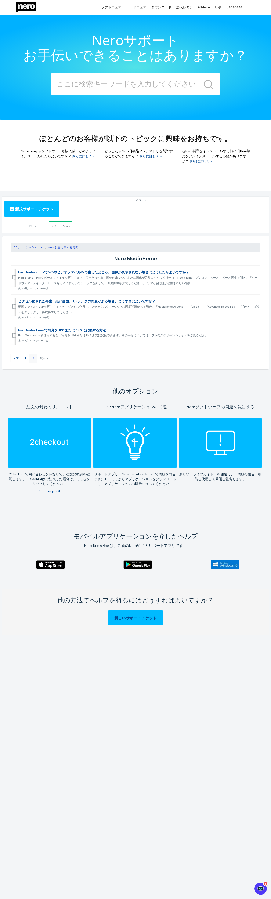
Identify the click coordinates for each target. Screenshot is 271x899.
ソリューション (60, 226)
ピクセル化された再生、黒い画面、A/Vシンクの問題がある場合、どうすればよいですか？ (86, 301)
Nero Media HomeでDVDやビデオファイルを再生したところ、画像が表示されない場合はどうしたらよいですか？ (103, 272)
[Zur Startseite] (29, 6)
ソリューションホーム (29, 247)
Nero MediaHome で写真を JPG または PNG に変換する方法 (62, 330)
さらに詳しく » (83, 156)
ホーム (33, 226)
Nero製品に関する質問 (63, 247)
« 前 (16, 358)
